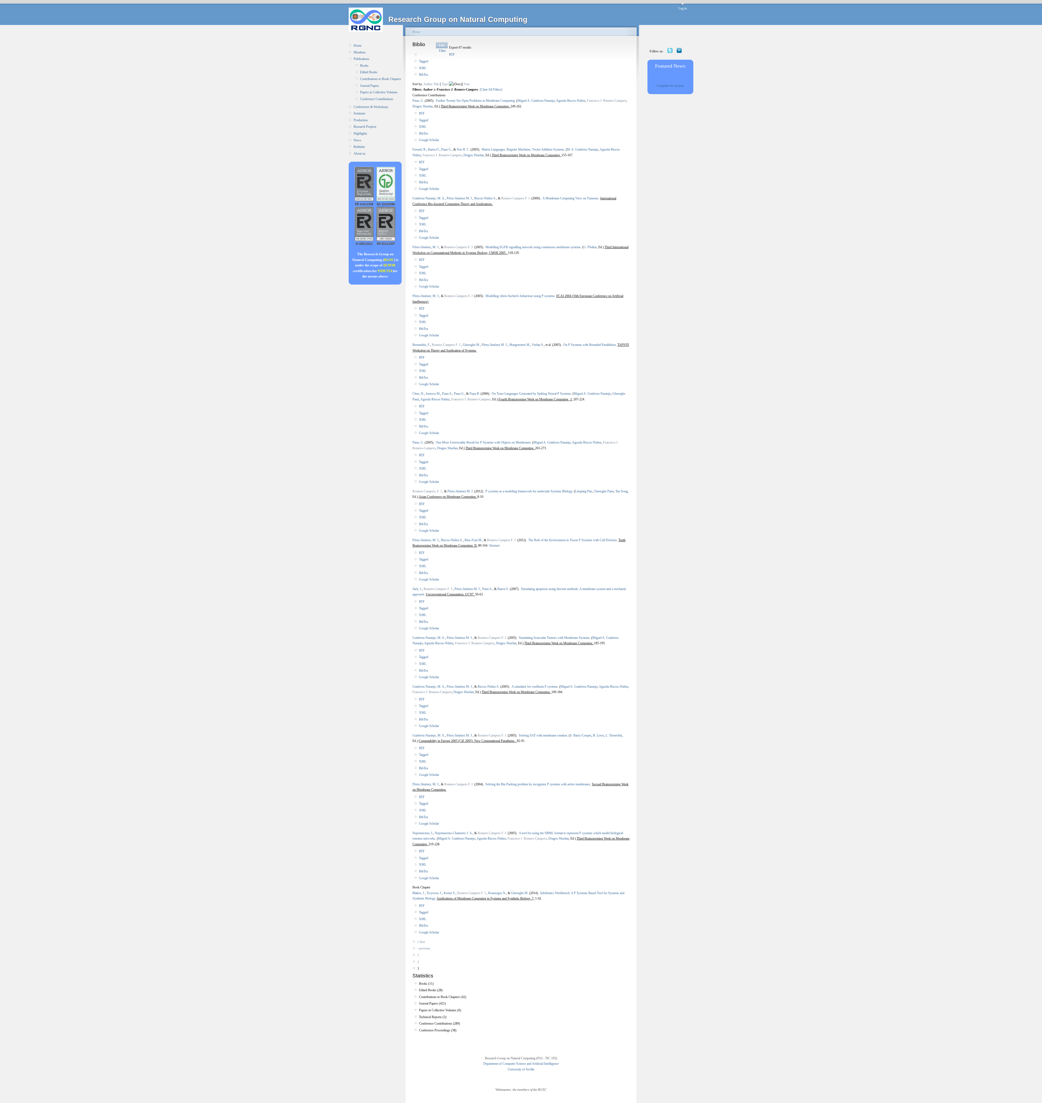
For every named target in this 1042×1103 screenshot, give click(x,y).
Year (467, 84)
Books (364, 66)
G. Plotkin (590, 247)
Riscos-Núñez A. (485, 198)
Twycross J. (434, 893)
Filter (442, 51)
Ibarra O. (434, 149)
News (357, 140)
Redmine (359, 147)
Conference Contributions (376, 99)
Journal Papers (369, 86)
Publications (361, 59)
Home (357, 45)
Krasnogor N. (497, 893)
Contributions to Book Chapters (380, 79)
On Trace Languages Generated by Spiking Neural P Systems (531, 394)
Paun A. (447, 394)
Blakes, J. (418, 893)
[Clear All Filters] (491, 89)
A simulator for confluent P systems (535, 686)
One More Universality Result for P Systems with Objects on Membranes (483, 442)
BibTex (423, 74)
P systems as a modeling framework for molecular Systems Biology (528, 491)
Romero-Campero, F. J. (427, 491)
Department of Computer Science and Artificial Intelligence (521, 1064)
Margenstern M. (519, 345)
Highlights (360, 133)
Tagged (423, 61)
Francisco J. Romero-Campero (606, 101)
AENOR (389, 265)
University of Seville (521, 1069)
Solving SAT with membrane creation (543, 735)
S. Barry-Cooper (580, 735)
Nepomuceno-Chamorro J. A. (454, 833)
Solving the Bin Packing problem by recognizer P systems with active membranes (537, 784)
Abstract (494, 545)
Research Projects (365, 127)
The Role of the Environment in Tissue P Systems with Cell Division (572, 540)
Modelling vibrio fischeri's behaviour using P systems (520, 296)
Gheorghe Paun (604, 491)
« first (421, 942)
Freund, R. (419, 149)
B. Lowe (598, 735)
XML (422, 68)
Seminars (360, 113)
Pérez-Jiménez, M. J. (425, 247)
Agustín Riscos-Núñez (570, 101)
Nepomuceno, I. (422, 833)
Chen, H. (418, 394)
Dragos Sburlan (422, 106)
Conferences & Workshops (371, 107)
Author (428, 84)
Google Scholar (429, 140)
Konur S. (450, 893)
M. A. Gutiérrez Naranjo (582, 149)
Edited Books (368, 72)
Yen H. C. (463, 149)
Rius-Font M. (473, 540)
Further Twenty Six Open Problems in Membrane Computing (475, 101)
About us (360, 153)
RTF (452, 54)
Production (361, 120)
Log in (682, 8)
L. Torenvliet (614, 735)
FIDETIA (385, 271)
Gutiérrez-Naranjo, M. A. (428, 198)
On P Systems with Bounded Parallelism (589, 345)
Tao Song (621, 491)
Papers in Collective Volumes (379, 92)
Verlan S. (538, 345)
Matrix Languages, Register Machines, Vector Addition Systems (523, 149)
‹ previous (423, 948)
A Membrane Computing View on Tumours (570, 198)
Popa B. (474, 394)
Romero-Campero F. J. (515, 198)
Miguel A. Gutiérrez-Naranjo (536, 101)
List (441, 45)
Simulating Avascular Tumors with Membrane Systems (554, 638)
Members (360, 52)
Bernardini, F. (421, 345)
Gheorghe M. (471, 345)
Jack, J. (417, 589)
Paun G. (446, 149)
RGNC (389, 260)
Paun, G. (418, 101)
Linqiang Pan (583, 491)
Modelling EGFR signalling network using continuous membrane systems (533, 247)
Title (436, 84)
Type (445, 84)
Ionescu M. (433, 394)
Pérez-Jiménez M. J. (460, 198)
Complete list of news (670, 86)
